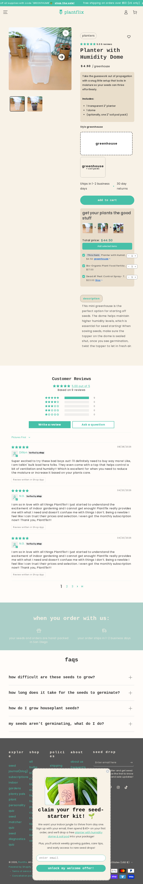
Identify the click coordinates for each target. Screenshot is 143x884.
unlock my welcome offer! (71, 868)
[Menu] (5, 12)
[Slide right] (61, 57)
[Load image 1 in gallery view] (17, 103)
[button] (128, 37)
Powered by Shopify (20, 867)
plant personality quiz (17, 805)
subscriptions (18, 777)
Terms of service (21, 871)
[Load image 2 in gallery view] (34, 103)
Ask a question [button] (93, 425)
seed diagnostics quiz (17, 839)
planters (88, 36)
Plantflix (22, 862)
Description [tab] (91, 298)
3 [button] (72, 586)
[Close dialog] (107, 771)
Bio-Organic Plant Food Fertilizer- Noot (106, 265)
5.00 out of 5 (81, 386)
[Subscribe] (132, 762)
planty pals (17, 794)
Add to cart (107, 200)
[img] (20, 447)
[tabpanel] (107, 326)
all (31, 762)
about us (77, 762)
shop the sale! (64, 3)
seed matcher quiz (15, 822)
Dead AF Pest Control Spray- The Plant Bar (106, 276)
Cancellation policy (23, 875)
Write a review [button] (49, 425)
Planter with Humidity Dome (113, 255)
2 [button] (67, 586)
